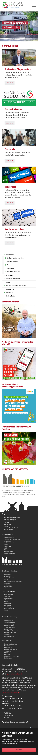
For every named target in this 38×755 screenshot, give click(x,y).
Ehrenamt (6, 610)
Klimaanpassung (8, 647)
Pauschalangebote (8, 598)
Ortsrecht (6, 544)
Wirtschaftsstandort (9, 620)
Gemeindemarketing (9, 624)
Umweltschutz (7, 654)
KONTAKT (6, 717)
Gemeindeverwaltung (9, 537)
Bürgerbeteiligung (8, 551)
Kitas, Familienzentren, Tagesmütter (13, 581)
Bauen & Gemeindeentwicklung (11, 631)
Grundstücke (7, 634)
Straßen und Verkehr (9, 636)
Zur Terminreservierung (9, 692)
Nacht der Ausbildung (9, 627)
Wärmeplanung (7, 651)
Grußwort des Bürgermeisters (18, 69)
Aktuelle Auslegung (8, 629)
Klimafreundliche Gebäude (10, 649)
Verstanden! (19, 750)
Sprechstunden (7, 524)
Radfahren (6, 600)
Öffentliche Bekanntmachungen (12, 539)
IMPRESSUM (7, 712)
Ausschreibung (7, 541)
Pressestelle (10, 149)
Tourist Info (7, 596)
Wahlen (5, 550)
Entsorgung (6, 526)
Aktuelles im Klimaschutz (10, 644)
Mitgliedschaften (8, 586)
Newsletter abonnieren (15, 229)
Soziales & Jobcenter (9, 521)
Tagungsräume (7, 583)
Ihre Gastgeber (7, 603)
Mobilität (6, 653)
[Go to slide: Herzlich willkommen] (7, 38)
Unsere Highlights (8, 594)
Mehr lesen (9, 83)
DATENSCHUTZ (7, 714)
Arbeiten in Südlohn (9, 625)
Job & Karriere (7, 546)
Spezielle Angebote (8, 529)
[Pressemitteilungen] (19, 97)
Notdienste (6, 522)
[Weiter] (36, 26)
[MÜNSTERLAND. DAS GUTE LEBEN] (19, 480)
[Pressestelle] (19, 137)
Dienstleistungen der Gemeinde (12, 517)
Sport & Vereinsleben (9, 608)
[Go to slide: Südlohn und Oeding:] (9, 38)
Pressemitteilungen (13, 109)
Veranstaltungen (8, 607)
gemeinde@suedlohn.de (15, 674)
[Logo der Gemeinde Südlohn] (12, 7)
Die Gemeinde (7, 576)
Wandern (6, 601)
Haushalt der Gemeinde (10, 543)
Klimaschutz (7, 646)
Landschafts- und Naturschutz (11, 656)
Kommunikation (8, 574)
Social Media (10, 187)
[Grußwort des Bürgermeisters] (19, 57)
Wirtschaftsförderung (9, 622)
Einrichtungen (7, 585)
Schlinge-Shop (7, 605)
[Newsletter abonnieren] (19, 217)
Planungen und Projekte (10, 632)
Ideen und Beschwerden (10, 519)
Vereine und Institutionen (10, 578)
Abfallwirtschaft (8, 658)
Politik (5, 548)
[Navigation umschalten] (34, 6)
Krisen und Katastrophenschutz (12, 528)
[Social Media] (19, 175)
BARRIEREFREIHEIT (8, 715)
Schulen (6, 579)
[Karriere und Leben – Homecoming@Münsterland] (19, 406)
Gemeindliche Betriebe (9, 553)
